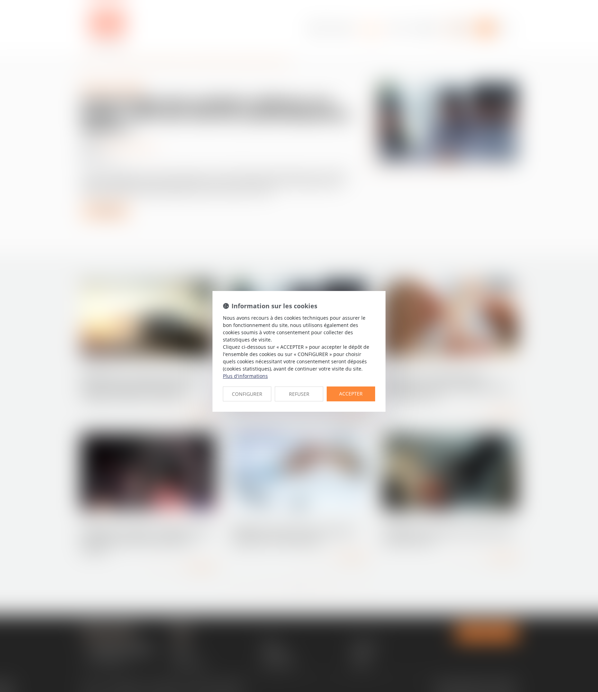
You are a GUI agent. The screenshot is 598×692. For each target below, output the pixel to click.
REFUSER (299, 394)
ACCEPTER (351, 393)
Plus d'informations (245, 376)
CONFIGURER (247, 394)
